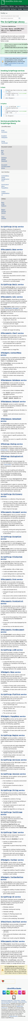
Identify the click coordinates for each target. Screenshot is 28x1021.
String (3, 141)
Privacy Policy (17, 1000)
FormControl (5, 184)
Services (3, 211)
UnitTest (3, 218)
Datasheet (4, 161)
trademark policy (13, 1016)
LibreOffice (4, 6)
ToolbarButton (5, 193)
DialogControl (5, 179)
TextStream (4, 143)
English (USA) (5, 9)
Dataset (3, 159)
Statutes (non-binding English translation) (13, 1001)
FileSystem (4, 137)
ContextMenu (5, 176)
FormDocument (5, 166)
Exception (4, 136)
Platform (3, 206)
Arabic (20, 9)
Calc (16, 6)
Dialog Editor (4, 450)
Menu (3, 186)
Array (2, 130)
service (13, 774)
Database (4, 158)
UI (2, 195)
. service (12, 226)
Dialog (3, 177)
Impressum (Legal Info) (7, 1000)
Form (2, 181)
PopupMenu (4, 188)
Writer (11, 6)
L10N (2, 204)
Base (2, 150)
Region (3, 210)
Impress (22, 6)
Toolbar (3, 191)
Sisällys (3, 13)
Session (3, 213)
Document (4, 165)
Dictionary (4, 132)
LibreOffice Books (14, 988)
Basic (2, 202)
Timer (3, 217)
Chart (2, 154)
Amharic (14, 9)
